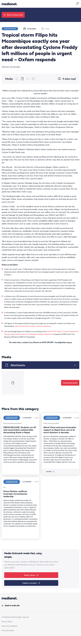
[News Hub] (10, 4)
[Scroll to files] (22, 78)
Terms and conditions (9, 626)
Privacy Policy (7, 621)
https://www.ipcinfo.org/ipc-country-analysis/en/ (33, 326)
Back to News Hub (15, 14)
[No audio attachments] (28, 78)
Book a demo (29, 575)
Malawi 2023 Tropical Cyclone (57, 331)
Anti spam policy (8, 630)
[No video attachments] (33, 78)
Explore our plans (29, 583)
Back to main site (12, 606)
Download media (70, 382)
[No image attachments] (17, 78)
